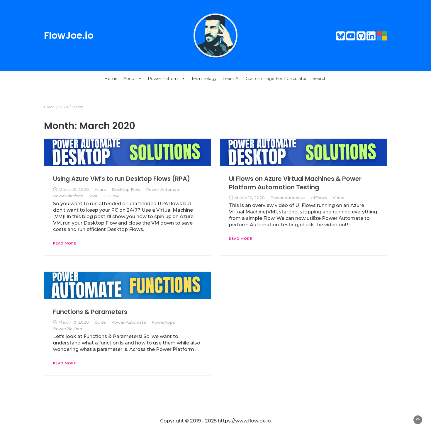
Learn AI (231, 78)
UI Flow (111, 195)
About (129, 78)
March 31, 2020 (73, 189)
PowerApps (163, 322)
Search (320, 78)
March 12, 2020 (249, 197)
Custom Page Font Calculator (276, 78)
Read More (64, 243)
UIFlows (318, 197)
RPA (93, 195)
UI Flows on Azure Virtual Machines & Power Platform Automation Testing (295, 182)
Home (111, 78)
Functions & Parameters (90, 312)
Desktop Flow (126, 189)
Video (339, 197)
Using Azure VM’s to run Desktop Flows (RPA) (121, 178)
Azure (100, 189)
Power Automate (163, 189)
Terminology (204, 78)
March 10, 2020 (73, 322)
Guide (100, 322)
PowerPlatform (163, 78)
